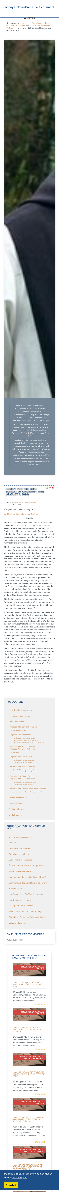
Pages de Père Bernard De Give (22, 746)
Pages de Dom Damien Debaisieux (23, 727)
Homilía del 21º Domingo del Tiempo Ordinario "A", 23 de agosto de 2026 (28, 1167)
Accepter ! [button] (11, 1185)
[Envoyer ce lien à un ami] (50, 488)
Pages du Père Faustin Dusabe (22, 776)
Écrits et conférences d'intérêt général (26, 865)
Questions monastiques (19, 848)
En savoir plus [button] (19, 1177)
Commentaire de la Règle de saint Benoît (27, 877)
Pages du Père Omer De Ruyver (22, 749)
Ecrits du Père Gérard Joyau (22, 762)
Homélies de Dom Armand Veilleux (24, 502)
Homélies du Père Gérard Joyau (23, 760)
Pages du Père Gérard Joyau (21, 757)
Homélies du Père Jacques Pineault (25, 772)
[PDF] (53, 488)
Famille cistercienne (18, 798)
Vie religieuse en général (20, 871)
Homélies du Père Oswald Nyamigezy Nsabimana (29, 792)
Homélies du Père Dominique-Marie (24, 782)
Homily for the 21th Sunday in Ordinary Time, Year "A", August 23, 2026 (28, 1119)
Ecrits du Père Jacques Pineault (23, 770)
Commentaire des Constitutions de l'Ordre (28, 883)
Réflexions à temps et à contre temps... (26, 912)
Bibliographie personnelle (20, 837)
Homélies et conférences (21, 730)
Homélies (16, 752)
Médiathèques (15, 815)
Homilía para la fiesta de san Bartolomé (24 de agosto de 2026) (29, 1074)
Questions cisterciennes (19, 854)
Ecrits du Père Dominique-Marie (23, 784)
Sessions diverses (17, 888)
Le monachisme (16, 803)
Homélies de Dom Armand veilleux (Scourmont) (28, 742)
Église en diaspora (17, 923)
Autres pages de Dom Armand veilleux (25, 740)
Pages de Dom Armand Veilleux (22, 735)
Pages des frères (16, 722)
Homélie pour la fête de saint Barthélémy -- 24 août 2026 (28, 984)
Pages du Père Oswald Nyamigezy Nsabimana (28, 788)
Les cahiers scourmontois (20, 716)
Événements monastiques (20, 860)
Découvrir (40, 1004)
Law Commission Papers (20, 900)
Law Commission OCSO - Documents (26, 894)
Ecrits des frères (16, 809)
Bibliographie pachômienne (21, 906)
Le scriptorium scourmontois (21, 710)
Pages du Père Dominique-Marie (22, 779)
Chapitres (13, 843)
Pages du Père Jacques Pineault (22, 766)
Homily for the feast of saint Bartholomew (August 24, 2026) (29, 1029)
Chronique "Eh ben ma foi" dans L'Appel (27, 917)
